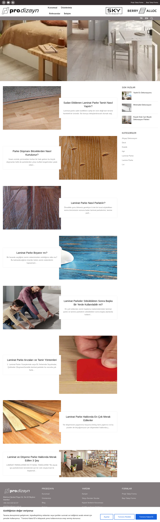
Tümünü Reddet (124, 517)
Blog (43, 503)
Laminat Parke (128, 156)
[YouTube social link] (8, 2)
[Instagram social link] (4, 2)
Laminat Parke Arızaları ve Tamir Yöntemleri (32, 360)
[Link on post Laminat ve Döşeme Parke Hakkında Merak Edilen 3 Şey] (88, 463)
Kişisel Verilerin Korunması (92, 503)
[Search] (151, 18)
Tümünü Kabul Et (146, 517)
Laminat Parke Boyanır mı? (31, 252)
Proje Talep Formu (129, 494)
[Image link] (17, 491)
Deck (124, 143)
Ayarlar (107, 517)
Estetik (124, 147)
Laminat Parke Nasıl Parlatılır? (88, 203)
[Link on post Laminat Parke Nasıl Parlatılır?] (32, 208)
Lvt (123, 164)
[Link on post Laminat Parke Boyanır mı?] (88, 257)
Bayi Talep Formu (129, 498)
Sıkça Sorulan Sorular (90, 498)
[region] (80, 514)
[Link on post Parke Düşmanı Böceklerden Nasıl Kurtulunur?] (88, 158)
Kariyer (85, 494)
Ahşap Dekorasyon (129, 138)
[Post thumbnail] (126, 95)
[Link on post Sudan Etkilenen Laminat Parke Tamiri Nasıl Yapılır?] (32, 108)
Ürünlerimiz (46, 498)
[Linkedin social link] (13, 2)
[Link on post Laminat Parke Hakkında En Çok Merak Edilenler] (32, 422)
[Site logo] (20, 10)
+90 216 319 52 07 (10, 503)
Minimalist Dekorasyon (142, 105)
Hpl (123, 151)
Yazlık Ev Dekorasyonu (142, 93)
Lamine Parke (127, 160)
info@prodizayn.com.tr (12, 506)
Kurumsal (45, 494)
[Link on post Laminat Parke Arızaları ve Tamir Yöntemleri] (88, 365)
